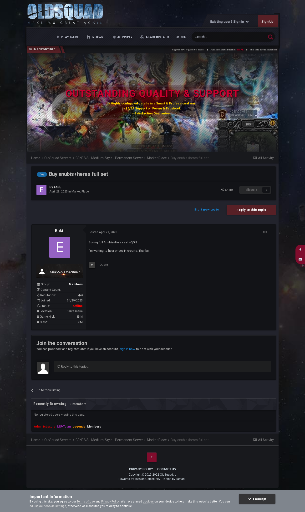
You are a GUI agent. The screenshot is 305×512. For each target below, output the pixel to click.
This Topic (253, 36)
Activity (124, 37)
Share (228, 190)
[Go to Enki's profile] (41, 190)
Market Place (80, 191)
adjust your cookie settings (48, 506)
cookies (148, 501)
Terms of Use (86, 501)
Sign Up (268, 21)
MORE (181, 37)
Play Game (70, 37)
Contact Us (166, 469)
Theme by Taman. (173, 479)
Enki (59, 230)
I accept (258, 499)
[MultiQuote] (92, 265)
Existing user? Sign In (228, 21)
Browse (98, 37)
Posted (103, 232)
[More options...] (265, 232)
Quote (104, 264)
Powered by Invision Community (139, 479)
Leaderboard (157, 37)
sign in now (127, 349)
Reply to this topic (251, 210)
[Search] (270, 37)
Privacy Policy (141, 469)
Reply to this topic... (74, 366)
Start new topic (206, 209)
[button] (262, 102)
